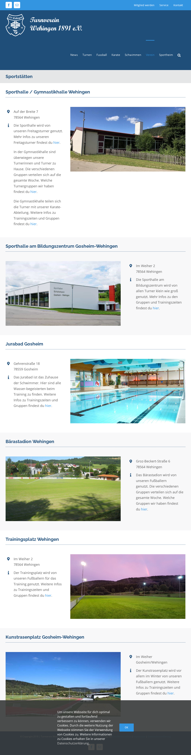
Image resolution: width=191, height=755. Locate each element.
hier (56, 142)
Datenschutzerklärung (73, 743)
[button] (179, 55)
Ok (126, 727)
